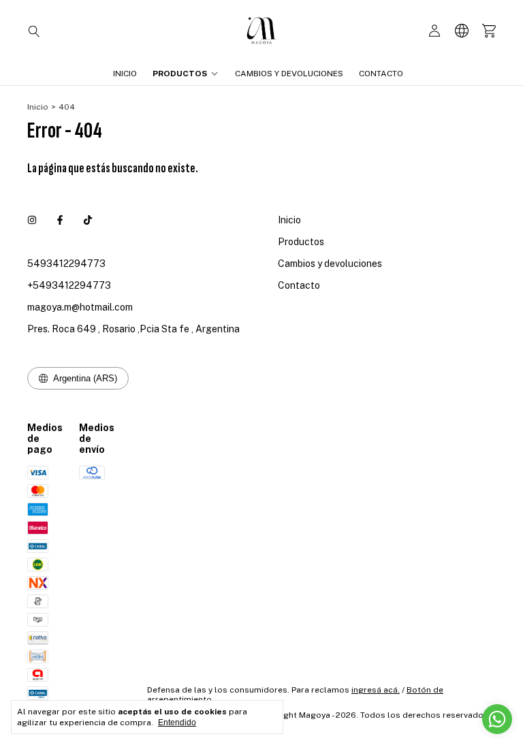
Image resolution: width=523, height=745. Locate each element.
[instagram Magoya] (32, 220)
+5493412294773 (69, 285)
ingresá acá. (375, 690)
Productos (180, 73)
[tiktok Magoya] (88, 220)
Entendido (177, 722)
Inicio (125, 73)
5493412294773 (66, 263)
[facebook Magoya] (60, 220)
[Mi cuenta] (434, 31)
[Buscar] (34, 30)
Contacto (381, 73)
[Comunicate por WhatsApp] (497, 719)
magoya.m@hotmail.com (80, 307)
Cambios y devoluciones (289, 73)
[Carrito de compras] (489, 31)
